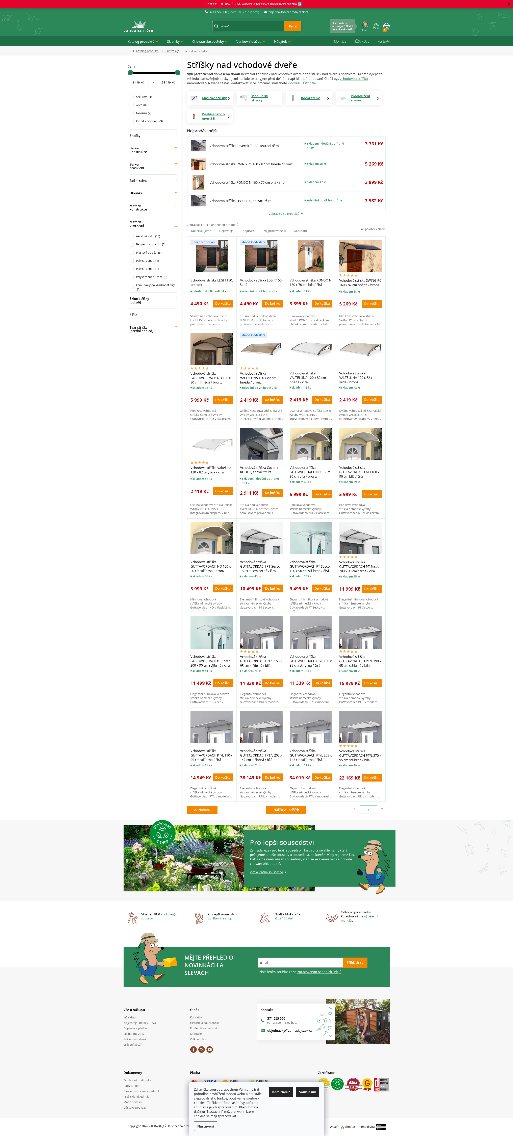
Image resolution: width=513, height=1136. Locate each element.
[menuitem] (143, 41)
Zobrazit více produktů (284, 214)
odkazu (295, 83)
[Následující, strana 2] (368, 810)
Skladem (144, 97)
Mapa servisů (133, 1102)
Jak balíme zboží (134, 1034)
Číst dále (309, 83)
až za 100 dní (283, 918)
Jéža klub (130, 1017)
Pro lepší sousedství (203, 1028)
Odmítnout (281, 1092)
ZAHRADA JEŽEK (193, 1051)
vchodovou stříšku (354, 78)
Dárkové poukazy (135, 1107)
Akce (141, 105)
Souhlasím (307, 1092)
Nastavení (205, 1126)
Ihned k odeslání (149, 121)
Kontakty (384, 41)
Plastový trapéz (148, 252)
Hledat (292, 26)
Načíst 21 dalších (286, 810)
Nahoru (204, 810)
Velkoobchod (198, 1039)
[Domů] (130, 51)
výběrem (370, 916)
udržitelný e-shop (220, 918)
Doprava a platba (135, 1028)
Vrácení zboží (133, 1044)
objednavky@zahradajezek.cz (289, 1030)
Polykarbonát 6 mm (151, 277)
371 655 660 (276, 1018)
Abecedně (301, 231)
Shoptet (350, 1127)
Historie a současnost (204, 1023)
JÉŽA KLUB (361, 41)
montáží (346, 920)
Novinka (143, 113)
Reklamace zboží (135, 1039)
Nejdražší (248, 231)
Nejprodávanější (275, 231)
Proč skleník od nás (136, 1096)
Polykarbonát (147, 261)
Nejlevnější (226, 231)
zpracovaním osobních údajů (319, 972)
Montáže (340, 41)
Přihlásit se (355, 962)
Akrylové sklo (147, 236)
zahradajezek (201, 1051)
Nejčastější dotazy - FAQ (140, 1023)
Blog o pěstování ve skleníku (142, 1091)
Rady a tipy (131, 1086)
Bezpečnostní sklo (150, 244)
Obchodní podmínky (137, 1080)
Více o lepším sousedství (266, 872)
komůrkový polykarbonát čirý (155, 287)
